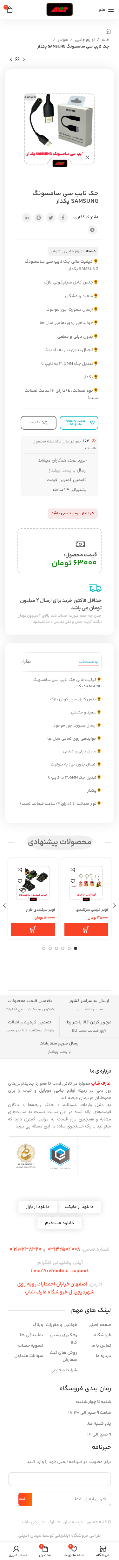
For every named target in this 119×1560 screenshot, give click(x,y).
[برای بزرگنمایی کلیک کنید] (87, 157)
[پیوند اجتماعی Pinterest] (38, 217)
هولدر (62, 40)
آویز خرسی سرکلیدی (92, 910)
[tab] (88, 661)
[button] (86, 929)
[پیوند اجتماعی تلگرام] (92, 230)
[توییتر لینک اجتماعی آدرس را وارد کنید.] (51, 217)
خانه (105, 40)
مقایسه (73, 869)
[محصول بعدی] (11, 59)
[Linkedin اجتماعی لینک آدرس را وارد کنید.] (26, 217)
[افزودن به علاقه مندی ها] (73, 880)
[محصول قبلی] (24, 59)
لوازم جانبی (84, 40)
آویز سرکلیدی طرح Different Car (40, 912)
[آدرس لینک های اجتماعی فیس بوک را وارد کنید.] (63, 217)
